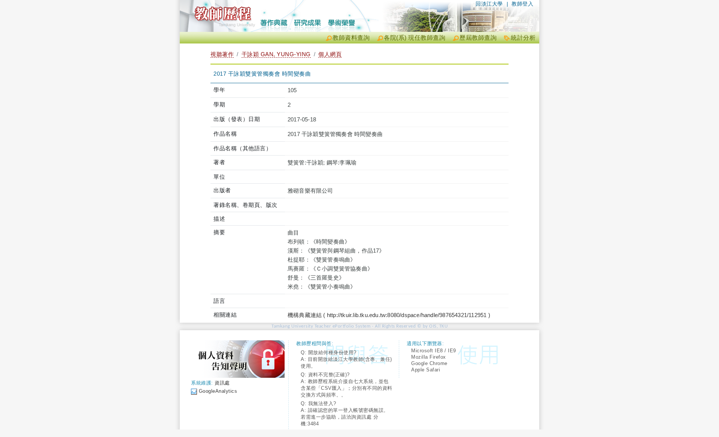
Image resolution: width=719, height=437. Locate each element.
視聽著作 (222, 54)
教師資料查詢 (351, 37)
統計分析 (523, 37)
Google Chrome (429, 363)
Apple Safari (425, 370)
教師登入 (522, 4)
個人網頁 (330, 54)
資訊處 (222, 383)
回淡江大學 (489, 4)
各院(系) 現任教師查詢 (414, 37)
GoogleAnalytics (218, 391)
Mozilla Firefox (428, 357)
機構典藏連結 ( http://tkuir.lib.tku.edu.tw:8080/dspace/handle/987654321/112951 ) (389, 315)
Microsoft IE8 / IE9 (433, 350)
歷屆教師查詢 (478, 37)
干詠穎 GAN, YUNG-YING (276, 54)
